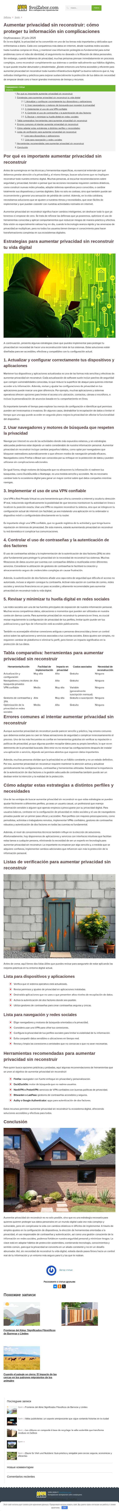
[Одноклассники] (59, 1286)
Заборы (7, 17)
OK (64, 1507)
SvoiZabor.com (65, 1492)
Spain (17, 17)
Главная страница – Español (61, 1499)
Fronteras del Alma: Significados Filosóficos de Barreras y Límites (56, 1407)
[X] (64, 1286)
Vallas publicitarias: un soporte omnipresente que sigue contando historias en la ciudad (67, 1419)
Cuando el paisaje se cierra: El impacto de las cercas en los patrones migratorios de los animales (30, 1377)
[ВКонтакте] (55, 1286)
